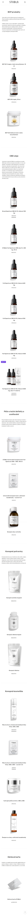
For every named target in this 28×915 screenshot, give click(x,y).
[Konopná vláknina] (14, 656)
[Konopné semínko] (14, 583)
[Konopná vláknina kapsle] (14, 620)
